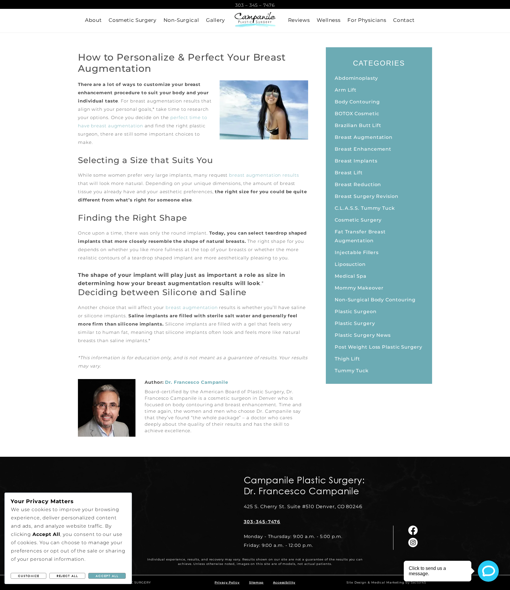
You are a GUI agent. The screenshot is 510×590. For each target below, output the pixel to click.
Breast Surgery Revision (366, 196)
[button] (93, 20)
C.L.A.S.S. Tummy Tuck (365, 208)
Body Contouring (357, 102)
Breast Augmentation (364, 137)
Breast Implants (356, 161)
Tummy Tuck (352, 370)
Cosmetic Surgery (358, 220)
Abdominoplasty (356, 78)
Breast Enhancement (363, 149)
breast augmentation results (264, 175)
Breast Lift (349, 172)
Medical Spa (351, 276)
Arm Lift (346, 90)
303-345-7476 (262, 521)
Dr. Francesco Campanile (196, 382)
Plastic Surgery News (363, 335)
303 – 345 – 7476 (254, 5)
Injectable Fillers (357, 252)
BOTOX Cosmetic (357, 113)
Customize (28, 576)
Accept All (107, 576)
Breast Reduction (358, 184)
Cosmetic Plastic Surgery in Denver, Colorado (255, 21)
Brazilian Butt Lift (358, 125)
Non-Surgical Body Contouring (375, 300)
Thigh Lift (347, 359)
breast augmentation (192, 307)
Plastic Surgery (355, 323)
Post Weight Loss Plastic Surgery (378, 347)
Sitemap (256, 582)
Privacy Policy (227, 582)
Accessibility (284, 582)
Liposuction (350, 264)
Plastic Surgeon (356, 311)
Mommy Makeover (359, 288)
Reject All (67, 576)
